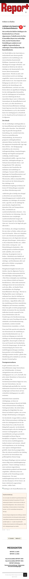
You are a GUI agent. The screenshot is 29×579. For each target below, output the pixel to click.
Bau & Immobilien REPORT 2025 (14, 558)
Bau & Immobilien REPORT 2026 (14, 561)
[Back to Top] (25, 575)
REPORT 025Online (14, 563)
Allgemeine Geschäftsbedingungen (16, 565)
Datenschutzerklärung (11, 565)
